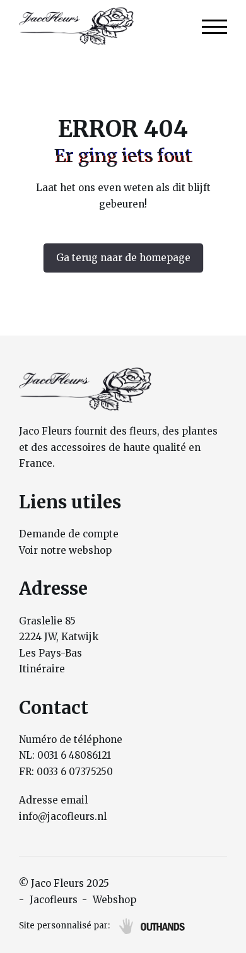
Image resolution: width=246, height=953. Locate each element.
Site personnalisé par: (64, 925)
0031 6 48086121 (74, 755)
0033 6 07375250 (75, 772)
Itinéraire (42, 669)
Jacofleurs (54, 900)
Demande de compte (69, 534)
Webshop (114, 900)
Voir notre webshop (65, 550)
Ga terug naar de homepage (123, 258)
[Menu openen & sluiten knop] (214, 25)
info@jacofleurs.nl (63, 816)
